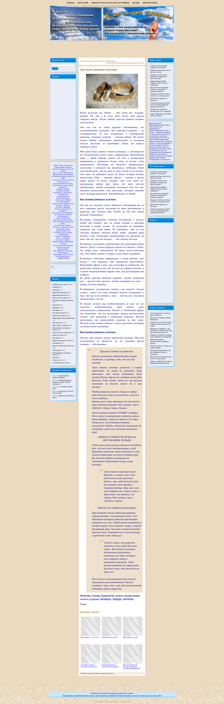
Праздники (56, 343)
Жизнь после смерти (60, 298)
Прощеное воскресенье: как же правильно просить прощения (160, 352)
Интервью (56, 310)
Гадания (55, 287)
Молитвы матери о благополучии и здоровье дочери (159, 341)
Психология (56, 350)
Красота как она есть (60, 316)
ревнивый (103, 673)
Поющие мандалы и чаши (62, 340)
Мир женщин (57, 323)
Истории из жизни (59, 313)
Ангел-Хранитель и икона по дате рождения (160, 314)
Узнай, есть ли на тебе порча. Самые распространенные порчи (161, 324)
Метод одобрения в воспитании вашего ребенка (125, 63)
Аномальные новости (60, 284)
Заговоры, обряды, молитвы (62, 300)
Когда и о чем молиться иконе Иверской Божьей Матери (161, 362)
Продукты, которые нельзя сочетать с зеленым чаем (160, 95)
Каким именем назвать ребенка (60, 377)
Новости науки (57, 335)
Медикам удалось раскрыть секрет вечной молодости (62, 382)
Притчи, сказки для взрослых (63, 346)
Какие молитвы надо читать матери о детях (160, 71)
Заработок (56, 305)
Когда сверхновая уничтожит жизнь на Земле (160, 115)
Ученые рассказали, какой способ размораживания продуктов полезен (160, 105)
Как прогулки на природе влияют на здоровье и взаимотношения (159, 89)
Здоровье (56, 308)
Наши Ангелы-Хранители (61, 333)
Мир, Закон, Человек (60, 325)
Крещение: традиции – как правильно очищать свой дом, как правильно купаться (161, 330)
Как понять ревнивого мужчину (98, 69)
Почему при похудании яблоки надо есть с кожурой (160, 110)
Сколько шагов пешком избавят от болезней (158, 67)
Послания (56, 338)
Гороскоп (55, 290)
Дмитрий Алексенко (59, 292)
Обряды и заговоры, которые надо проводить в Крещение (161, 336)
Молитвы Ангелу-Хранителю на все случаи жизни (110, 595)
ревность (111, 673)
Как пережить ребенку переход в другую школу (98, 61)
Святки (55, 357)
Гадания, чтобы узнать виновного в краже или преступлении (158, 77)
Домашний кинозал (59, 295)
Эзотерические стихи (60, 363)
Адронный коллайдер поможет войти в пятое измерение (158, 83)
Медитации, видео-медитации (63, 318)
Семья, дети (57, 360)
